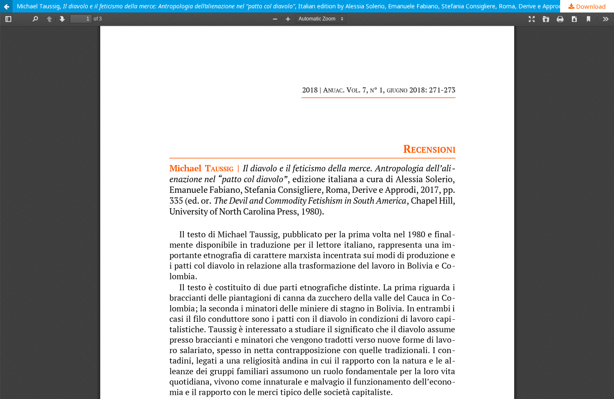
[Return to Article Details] (6, 6)
